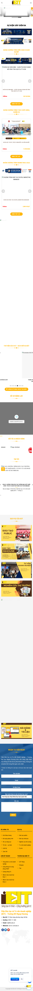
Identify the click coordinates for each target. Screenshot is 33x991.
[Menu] (31, 3)
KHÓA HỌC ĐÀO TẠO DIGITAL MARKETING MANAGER (16, 199)
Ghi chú (16, 801)
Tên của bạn (16, 773)
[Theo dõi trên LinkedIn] (5, 929)
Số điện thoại (16, 787)
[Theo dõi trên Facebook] (2, 929)
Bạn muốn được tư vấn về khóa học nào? (16, 794)
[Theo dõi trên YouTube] (8, 929)
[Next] (29, 81)
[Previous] (3, 81)
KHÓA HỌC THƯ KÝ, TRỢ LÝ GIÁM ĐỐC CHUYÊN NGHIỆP (16, 142)
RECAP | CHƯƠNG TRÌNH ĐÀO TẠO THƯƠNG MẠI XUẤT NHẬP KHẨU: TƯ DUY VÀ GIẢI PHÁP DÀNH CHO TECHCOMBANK (16, 485)
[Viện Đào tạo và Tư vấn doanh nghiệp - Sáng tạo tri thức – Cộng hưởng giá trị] (16, 3)
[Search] (1, 2)
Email (16, 780)
